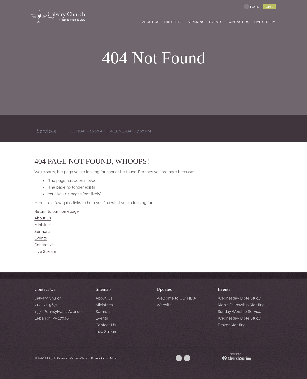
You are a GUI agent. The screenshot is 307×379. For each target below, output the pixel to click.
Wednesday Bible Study (239, 298)
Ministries (43, 225)
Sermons (42, 231)
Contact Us (44, 245)
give (269, 7)
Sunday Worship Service (239, 311)
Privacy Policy (99, 358)
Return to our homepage (56, 211)
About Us (42, 218)
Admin (114, 358)
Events (40, 238)
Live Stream (45, 251)
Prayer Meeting (232, 325)
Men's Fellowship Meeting (241, 305)
